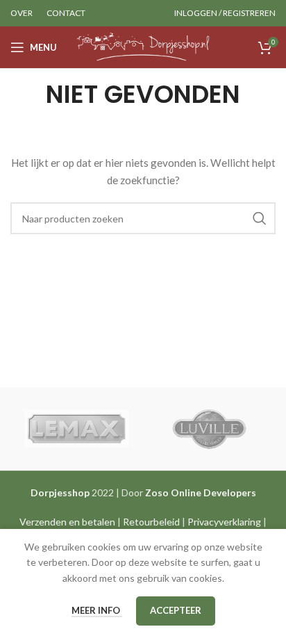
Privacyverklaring (224, 522)
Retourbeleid (151, 522)
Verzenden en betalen (67, 522)
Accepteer (175, 610)
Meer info (97, 610)
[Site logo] (143, 46)
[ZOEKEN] (260, 218)
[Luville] (209, 429)
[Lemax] (76, 429)
